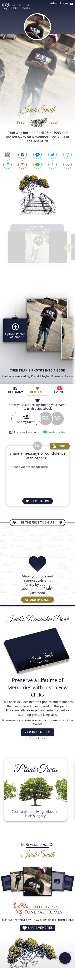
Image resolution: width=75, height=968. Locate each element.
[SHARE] (52, 165)
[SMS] (37, 165)
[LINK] (67, 165)
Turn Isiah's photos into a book (37, 370)
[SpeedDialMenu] (65, 958)
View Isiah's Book (38, 732)
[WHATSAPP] (67, 155)
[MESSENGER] (37, 155)
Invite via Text (56, 432)
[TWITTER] (52, 155)
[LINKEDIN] (7, 165)
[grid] (37, 329)
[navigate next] (68, 248)
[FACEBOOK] (22, 155)
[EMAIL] (22, 165)
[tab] (15, 390)
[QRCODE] (7, 155)
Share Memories (40, 927)
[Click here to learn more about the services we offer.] (37, 910)
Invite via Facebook (26, 432)
